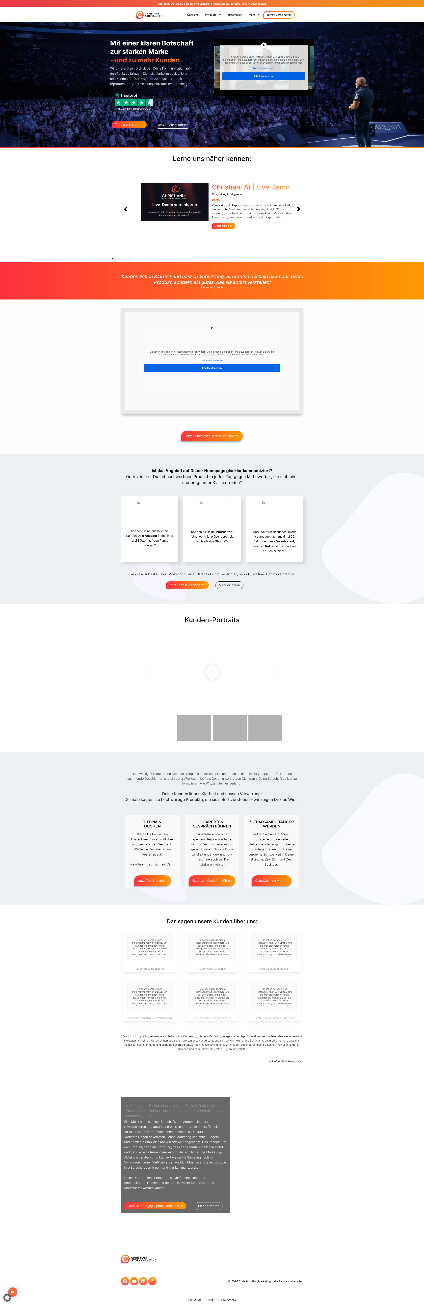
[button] (125, 209)
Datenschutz (228, 1299)
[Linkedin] (143, 1281)
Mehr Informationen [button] (263, 68)
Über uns (192, 14)
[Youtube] (134, 1281)
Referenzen (235, 14)
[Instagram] (152, 1281)
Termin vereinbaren (279, 14)
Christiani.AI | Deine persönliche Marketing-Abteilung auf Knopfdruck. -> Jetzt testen (212, 3)
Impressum (195, 1299)
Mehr (252, 14)
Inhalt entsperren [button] (264, 76)
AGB (211, 1299)
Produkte (210, 14)
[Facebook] (125, 1281)
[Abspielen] (212, 672)
